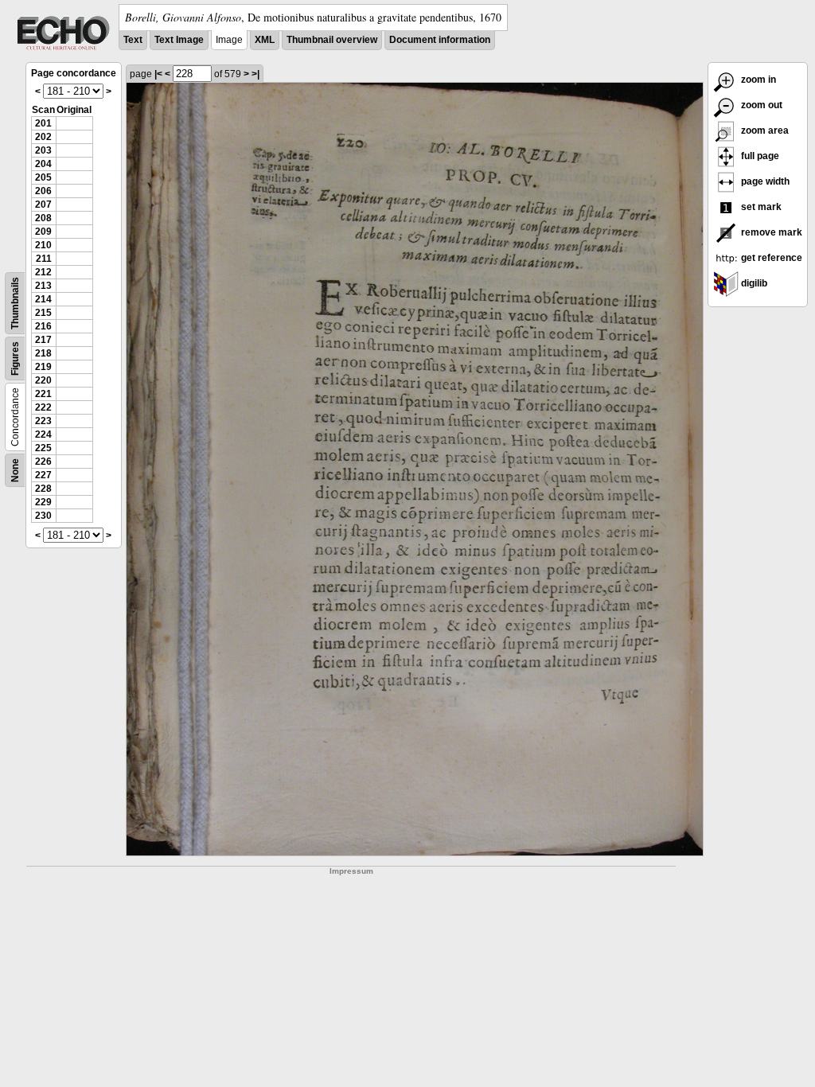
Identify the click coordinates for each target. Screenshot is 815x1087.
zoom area (764, 130)
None (15, 470)
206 (43, 191)
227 (43, 475)
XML (265, 39)
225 (43, 448)
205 (43, 177)
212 (43, 272)
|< (158, 74)
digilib (753, 283)
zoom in (757, 79)
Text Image (179, 39)
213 (43, 285)
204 (43, 163)
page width (764, 181)
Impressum (351, 871)
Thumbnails (15, 303)
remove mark (770, 232)
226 (43, 461)
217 (43, 339)
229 (43, 502)
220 (43, 380)
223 (43, 421)
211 (44, 258)
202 (43, 136)
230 (43, 515)
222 (43, 407)
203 (43, 150)
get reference (770, 257)
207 (43, 204)
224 (43, 434)
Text (132, 39)
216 (43, 326)
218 (43, 353)
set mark (760, 206)
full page (759, 156)
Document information (439, 39)
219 (43, 366)
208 (43, 218)
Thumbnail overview (332, 39)
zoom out (760, 105)
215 (43, 312)
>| (255, 74)
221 (43, 393)
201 (43, 123)
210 (43, 245)
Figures (15, 358)
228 (43, 488)
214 (43, 299)
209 (43, 231)
